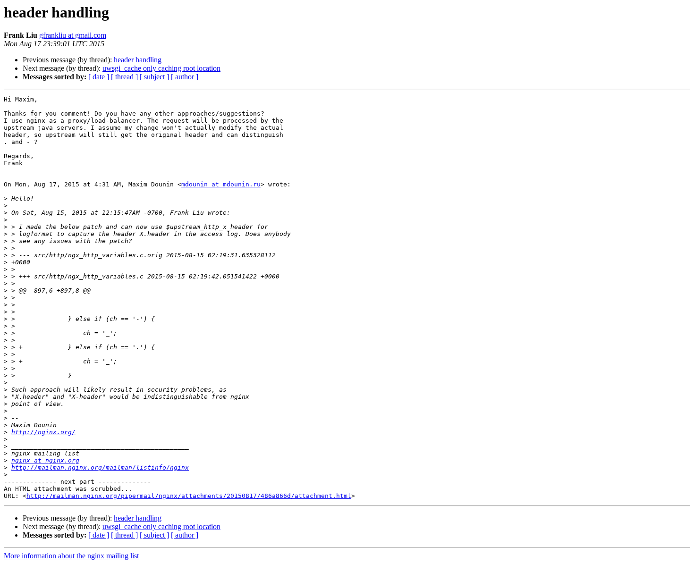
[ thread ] (124, 77)
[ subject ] (154, 77)
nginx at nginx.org (45, 460)
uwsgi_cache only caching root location (161, 68)
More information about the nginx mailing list (71, 556)
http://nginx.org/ (43, 432)
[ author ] (184, 77)
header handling (137, 60)
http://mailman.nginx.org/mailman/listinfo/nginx (100, 467)
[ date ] (98, 77)
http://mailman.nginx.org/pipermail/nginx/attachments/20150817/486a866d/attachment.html (188, 495)
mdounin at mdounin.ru (221, 184)
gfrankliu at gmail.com (72, 35)
